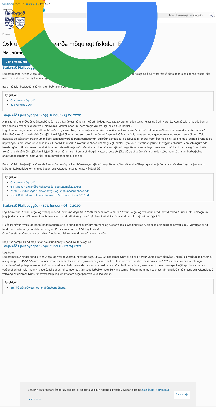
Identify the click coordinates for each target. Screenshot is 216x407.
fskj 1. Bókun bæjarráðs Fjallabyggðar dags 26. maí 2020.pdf (45, 186)
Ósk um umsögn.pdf (22, 100)
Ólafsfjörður (32, 4)
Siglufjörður (8, 4)
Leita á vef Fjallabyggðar (190, 15)
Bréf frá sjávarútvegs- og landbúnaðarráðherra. (38, 287)
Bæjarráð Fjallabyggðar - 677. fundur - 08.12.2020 (41, 206)
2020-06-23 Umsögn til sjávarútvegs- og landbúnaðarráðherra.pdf (49, 191)
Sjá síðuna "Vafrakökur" (156, 390)
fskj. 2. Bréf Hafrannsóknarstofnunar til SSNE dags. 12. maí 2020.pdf (50, 195)
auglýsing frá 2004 (21, 104)
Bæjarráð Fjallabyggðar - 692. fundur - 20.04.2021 (41, 246)
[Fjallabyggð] (14, 19)
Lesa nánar (34, 399)
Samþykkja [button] (182, 394)
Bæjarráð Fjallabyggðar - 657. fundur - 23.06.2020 (41, 115)
